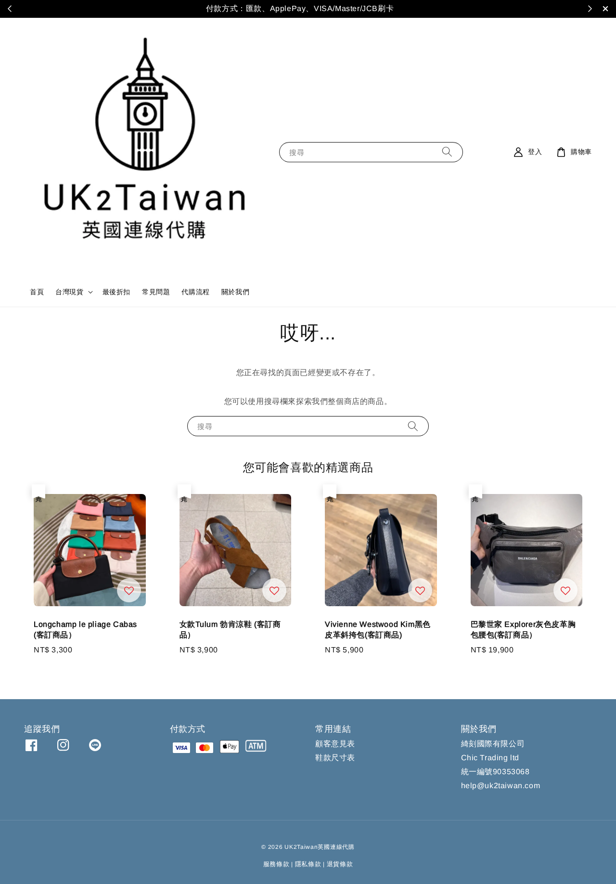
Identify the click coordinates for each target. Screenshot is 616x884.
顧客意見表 (335, 744)
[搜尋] (447, 152)
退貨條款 (340, 864)
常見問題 (156, 292)
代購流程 (195, 292)
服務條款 (276, 864)
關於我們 (235, 292)
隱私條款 (308, 864)
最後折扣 (116, 292)
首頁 (37, 292)
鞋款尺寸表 (335, 758)
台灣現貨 (69, 292)
